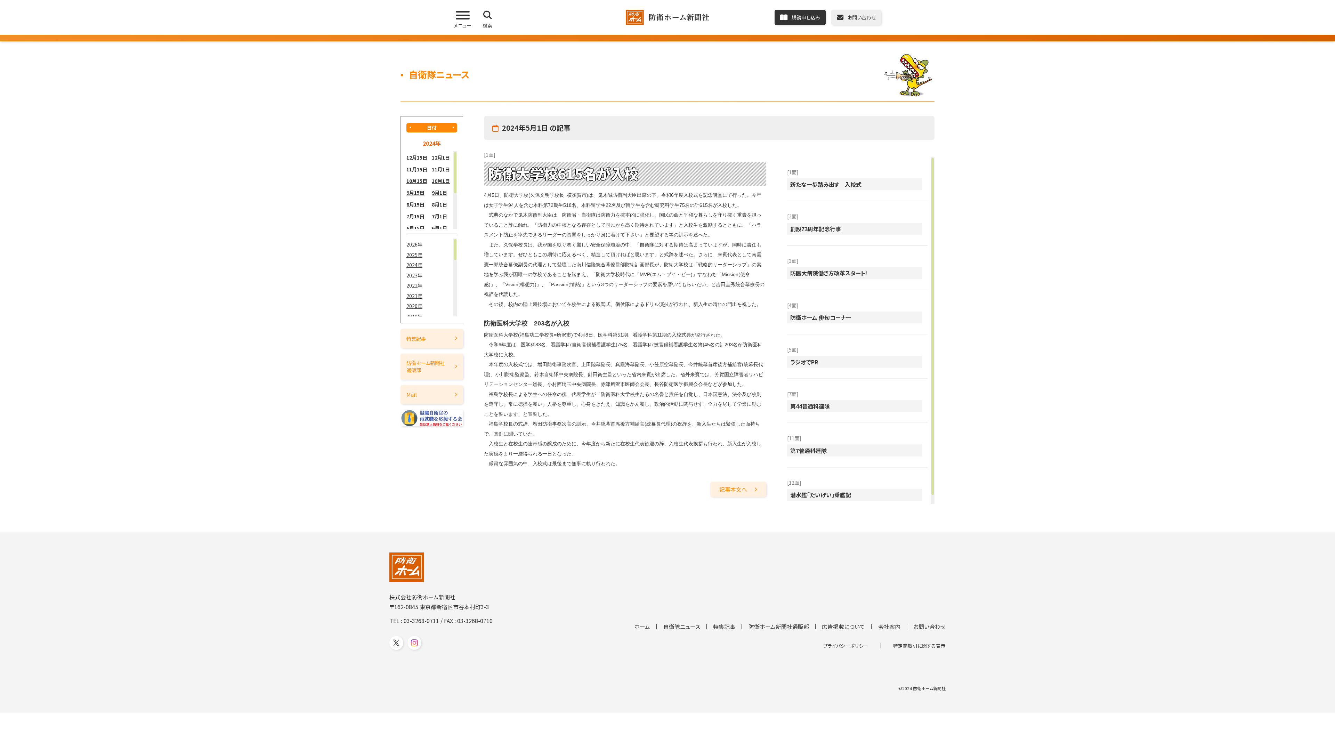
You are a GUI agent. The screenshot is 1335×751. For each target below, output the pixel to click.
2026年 (414, 244)
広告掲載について (843, 626)
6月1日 (439, 228)
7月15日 (415, 216)
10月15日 (416, 180)
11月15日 (416, 169)
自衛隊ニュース (681, 626)
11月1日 (441, 169)
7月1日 (439, 216)
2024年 (414, 264)
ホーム (642, 626)
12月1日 (441, 157)
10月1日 (441, 180)
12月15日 (416, 157)
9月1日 (439, 192)
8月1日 (439, 204)
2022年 (414, 285)
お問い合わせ (929, 626)
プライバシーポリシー (845, 645)
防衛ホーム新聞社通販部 (425, 366)
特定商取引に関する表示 (919, 645)
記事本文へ (733, 489)
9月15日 (415, 192)
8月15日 (415, 204)
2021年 (414, 295)
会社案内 (889, 626)
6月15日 (415, 228)
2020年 (414, 305)
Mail (411, 394)
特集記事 (416, 338)
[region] (431, 190)
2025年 (414, 254)
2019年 (414, 316)
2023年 (414, 275)
